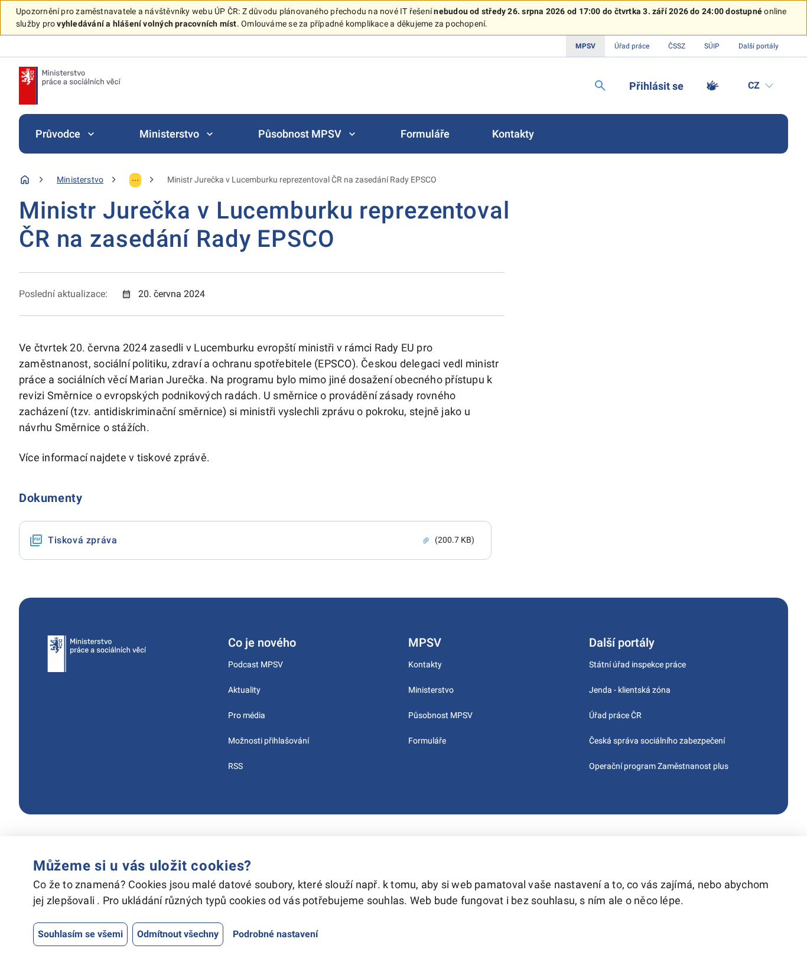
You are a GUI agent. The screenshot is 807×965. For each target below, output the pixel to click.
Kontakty (513, 134)
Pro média (246, 715)
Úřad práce (631, 46)
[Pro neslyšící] (712, 85)
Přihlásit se (656, 86)
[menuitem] (66, 134)
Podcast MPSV (255, 664)
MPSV (585, 46)
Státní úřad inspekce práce (637, 664)
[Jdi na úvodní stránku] (70, 86)
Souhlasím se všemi (80, 934)
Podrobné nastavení (275, 934)
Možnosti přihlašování (268, 740)
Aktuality (244, 690)
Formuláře (425, 134)
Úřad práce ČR (615, 715)
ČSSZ (676, 46)
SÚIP (712, 46)
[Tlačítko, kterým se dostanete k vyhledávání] (600, 85)
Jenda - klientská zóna (630, 690)
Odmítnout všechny (178, 934)
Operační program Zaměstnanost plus (658, 766)
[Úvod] (25, 179)
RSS (235, 766)
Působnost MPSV (299, 134)
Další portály (758, 46)
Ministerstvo (169, 134)
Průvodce (57, 134)
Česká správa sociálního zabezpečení (657, 740)
